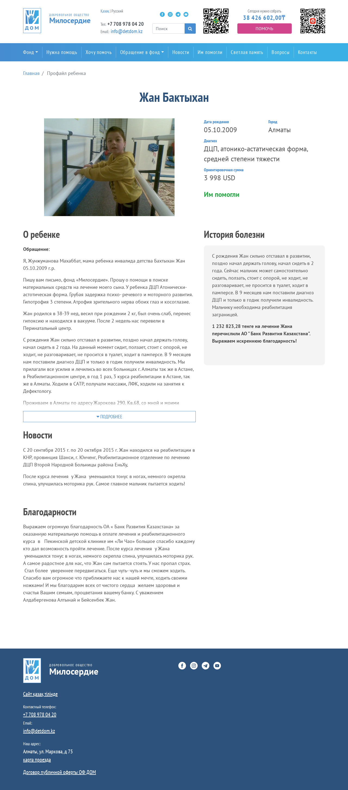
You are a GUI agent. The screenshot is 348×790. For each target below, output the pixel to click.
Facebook (162, 14)
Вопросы (281, 52)
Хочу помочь (99, 52)
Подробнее (110, 416)
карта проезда (37, 759)
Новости (180, 52)
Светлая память (247, 52)
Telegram (178, 14)
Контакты (307, 52)
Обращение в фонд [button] (140, 52)
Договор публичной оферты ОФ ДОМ (59, 772)
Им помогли (210, 52)
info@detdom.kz (126, 31)
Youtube (186, 14)
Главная (31, 73)
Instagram (170, 14)
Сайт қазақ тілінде (40, 693)
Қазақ (105, 11)
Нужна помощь (61, 52)
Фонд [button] (28, 52)
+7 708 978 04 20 (125, 23)
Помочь (264, 28)
